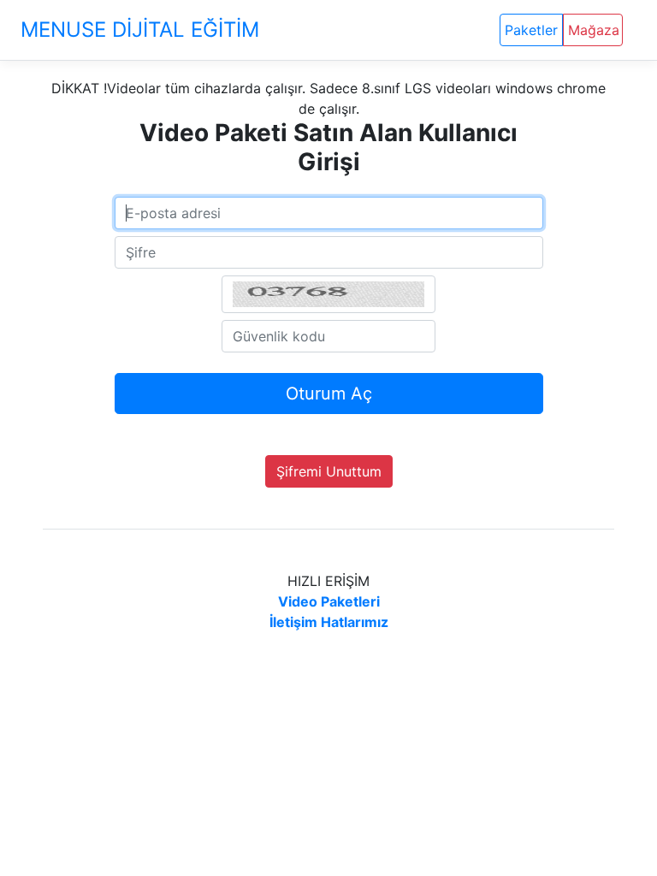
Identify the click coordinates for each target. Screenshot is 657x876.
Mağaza (593, 29)
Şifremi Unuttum (329, 471)
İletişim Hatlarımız (328, 621)
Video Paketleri (329, 601)
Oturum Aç (329, 393)
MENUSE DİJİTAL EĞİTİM (140, 29)
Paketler (531, 29)
